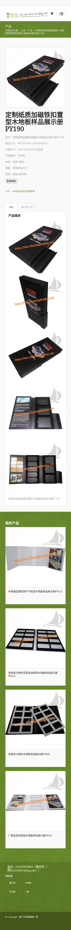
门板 (27, 891)
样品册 (12, 891)
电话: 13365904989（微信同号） (25, 868)
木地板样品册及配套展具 (46, 30)
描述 (11, 207)
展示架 (12, 882)
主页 (23, 30)
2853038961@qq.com (21, 870)
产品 (8, 26)
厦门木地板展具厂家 (28, 916)
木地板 (28, 882)
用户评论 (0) (27, 207)
